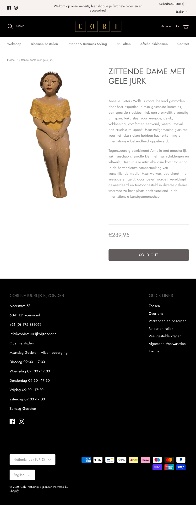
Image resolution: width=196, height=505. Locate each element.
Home (11, 60)
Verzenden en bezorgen (167, 321)
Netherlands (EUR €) (171, 4)
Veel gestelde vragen (165, 336)
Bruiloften (123, 43)
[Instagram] (16, 8)
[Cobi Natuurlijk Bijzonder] (98, 26)
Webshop (14, 43)
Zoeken (154, 306)
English (179, 12)
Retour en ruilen (161, 328)
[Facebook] (9, 8)
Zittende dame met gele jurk (36, 60)
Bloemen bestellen (44, 43)
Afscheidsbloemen (154, 43)
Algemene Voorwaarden (167, 343)
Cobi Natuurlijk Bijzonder (36, 487)
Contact (183, 43)
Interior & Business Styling (87, 43)
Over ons (156, 313)
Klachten (155, 351)
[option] (52, 135)
